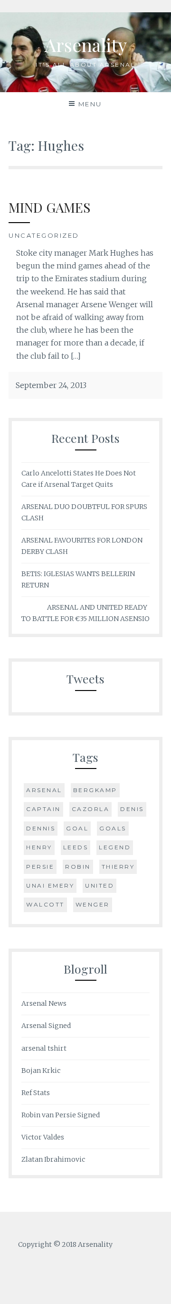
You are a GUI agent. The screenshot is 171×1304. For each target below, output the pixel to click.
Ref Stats (35, 1092)
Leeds (75, 847)
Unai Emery (50, 885)
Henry (39, 847)
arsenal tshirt (43, 1048)
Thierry (118, 866)
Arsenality (86, 45)
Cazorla (91, 808)
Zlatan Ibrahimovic (53, 1159)
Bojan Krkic (40, 1070)
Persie (40, 866)
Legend (115, 847)
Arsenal (44, 790)
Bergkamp (95, 790)
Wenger (93, 904)
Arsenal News (43, 1003)
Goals (112, 828)
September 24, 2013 (51, 385)
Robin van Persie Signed (60, 1115)
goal (77, 828)
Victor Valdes (42, 1137)
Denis (132, 808)
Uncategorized (44, 235)
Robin (78, 866)
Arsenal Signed (46, 1025)
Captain (43, 808)
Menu (90, 104)
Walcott (45, 904)
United (99, 885)
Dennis (40, 828)
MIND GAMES (49, 207)
